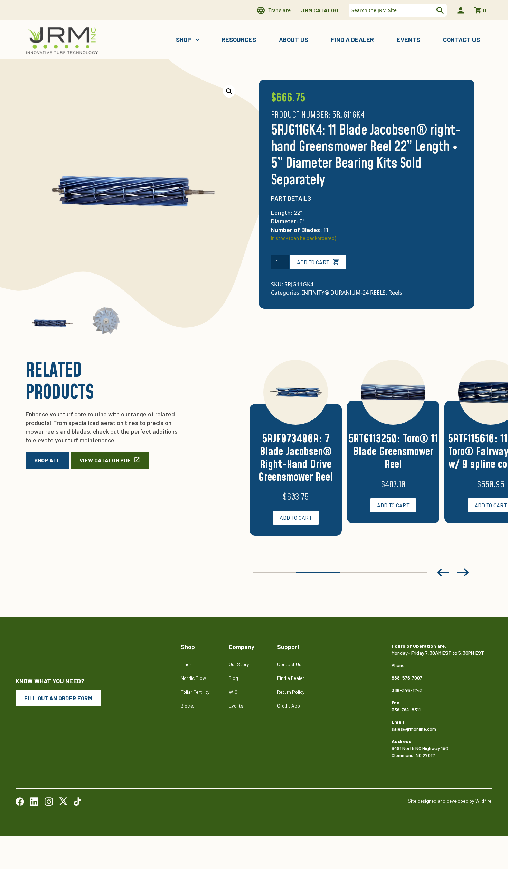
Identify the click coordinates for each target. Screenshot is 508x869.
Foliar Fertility (195, 692)
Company (241, 646)
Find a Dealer (352, 40)
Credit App (288, 706)
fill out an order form (58, 698)
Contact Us (461, 40)
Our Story (239, 664)
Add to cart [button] (296, 517)
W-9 (233, 692)
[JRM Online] (63, 40)
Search (439, 10)
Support (288, 646)
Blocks (188, 706)
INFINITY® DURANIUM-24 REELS (344, 292)
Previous (443, 572)
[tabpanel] (296, 456)
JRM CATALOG (319, 10)
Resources (239, 40)
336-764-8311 (406, 709)
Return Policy (290, 692)
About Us (293, 40)
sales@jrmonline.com (414, 729)
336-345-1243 (407, 690)
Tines (186, 664)
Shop (184, 40)
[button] (229, 91)
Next (463, 572)
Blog (233, 678)
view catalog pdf (105, 460)
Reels (395, 292)
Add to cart (313, 262)
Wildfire (483, 801)
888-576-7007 (407, 678)
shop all (47, 460)
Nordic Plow (193, 678)
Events (408, 40)
